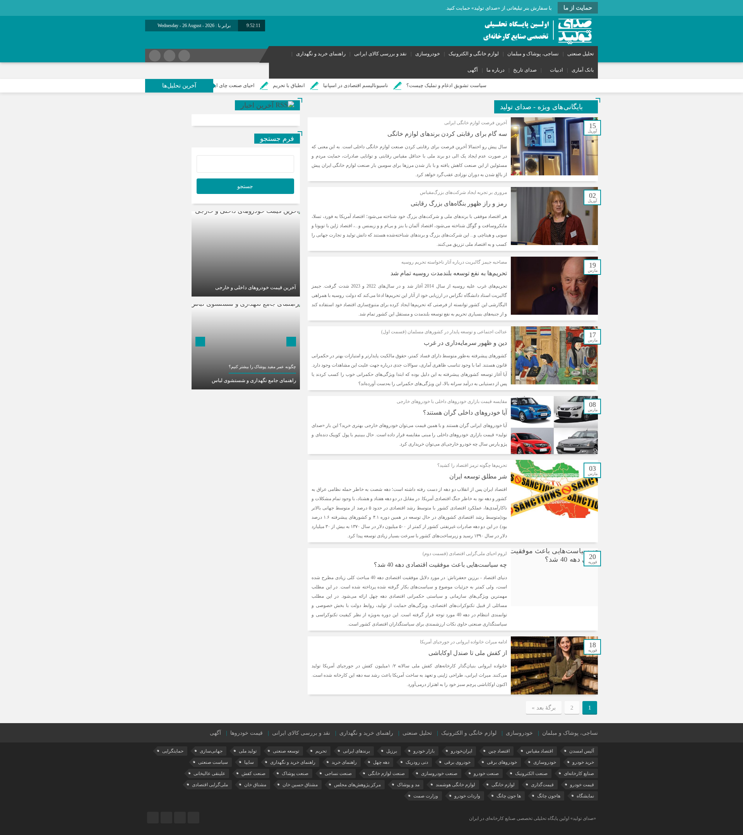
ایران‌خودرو (461, 751)
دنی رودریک (417, 762)
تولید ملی (248, 751)
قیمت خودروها (246, 733)
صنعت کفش (253, 773)
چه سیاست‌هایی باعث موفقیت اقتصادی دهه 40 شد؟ (440, 564)
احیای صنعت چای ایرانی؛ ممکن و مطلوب (251, 85)
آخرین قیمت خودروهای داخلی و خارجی (255, 287)
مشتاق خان (255, 784)
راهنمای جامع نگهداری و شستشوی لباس (254, 380)
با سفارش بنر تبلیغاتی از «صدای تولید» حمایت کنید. (498, 8)
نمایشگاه (585, 796)
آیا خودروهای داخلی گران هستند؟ (465, 412)
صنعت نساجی (338, 773)
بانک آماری (583, 70)
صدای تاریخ (525, 70)
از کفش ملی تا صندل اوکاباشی (467, 653)
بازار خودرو (424, 751)
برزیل (391, 751)
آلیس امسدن (581, 751)
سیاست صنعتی (213, 762)
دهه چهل (381, 762)
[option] (246, 254)
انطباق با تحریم (328, 85)
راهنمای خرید (344, 762)
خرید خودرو (583, 762)
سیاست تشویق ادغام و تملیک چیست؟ (486, 85)
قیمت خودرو (582, 784)
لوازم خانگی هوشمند (455, 784)
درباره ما (495, 70)
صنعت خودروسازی (439, 773)
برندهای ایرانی (356, 751)
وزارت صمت (425, 796)
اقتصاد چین (499, 751)
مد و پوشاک (408, 784)
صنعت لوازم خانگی (386, 773)
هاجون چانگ (548, 796)
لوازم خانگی (503, 784)
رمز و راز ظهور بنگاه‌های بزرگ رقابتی (459, 203)
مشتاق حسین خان (300, 784)
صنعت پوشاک (295, 773)
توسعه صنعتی (286, 751)
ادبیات (556, 70)
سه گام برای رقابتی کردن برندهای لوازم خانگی (447, 133)
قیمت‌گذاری (542, 784)
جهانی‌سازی (211, 751)
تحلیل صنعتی (580, 54)
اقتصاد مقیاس (539, 751)
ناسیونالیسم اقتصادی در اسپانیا (395, 85)
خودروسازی (427, 54)
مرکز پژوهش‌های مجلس (357, 784)
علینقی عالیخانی (209, 773)
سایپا (249, 762)
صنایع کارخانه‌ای (579, 773)
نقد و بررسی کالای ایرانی (380, 54)
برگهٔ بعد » (544, 708)
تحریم (321, 751)
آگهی (472, 70)
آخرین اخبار (257, 105)
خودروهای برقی (502, 762)
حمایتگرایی (172, 751)
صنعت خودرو (486, 773)
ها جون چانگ (508, 796)
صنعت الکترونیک (531, 773)
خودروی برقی (457, 762)
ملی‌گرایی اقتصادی (210, 784)
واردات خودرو (467, 796)
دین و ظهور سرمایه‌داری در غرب (465, 342)
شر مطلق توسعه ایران (478, 476)
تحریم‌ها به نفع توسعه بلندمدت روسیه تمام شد (448, 273)
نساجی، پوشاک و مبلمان (533, 54)
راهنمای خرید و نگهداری (321, 54)
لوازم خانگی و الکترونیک (474, 54)
